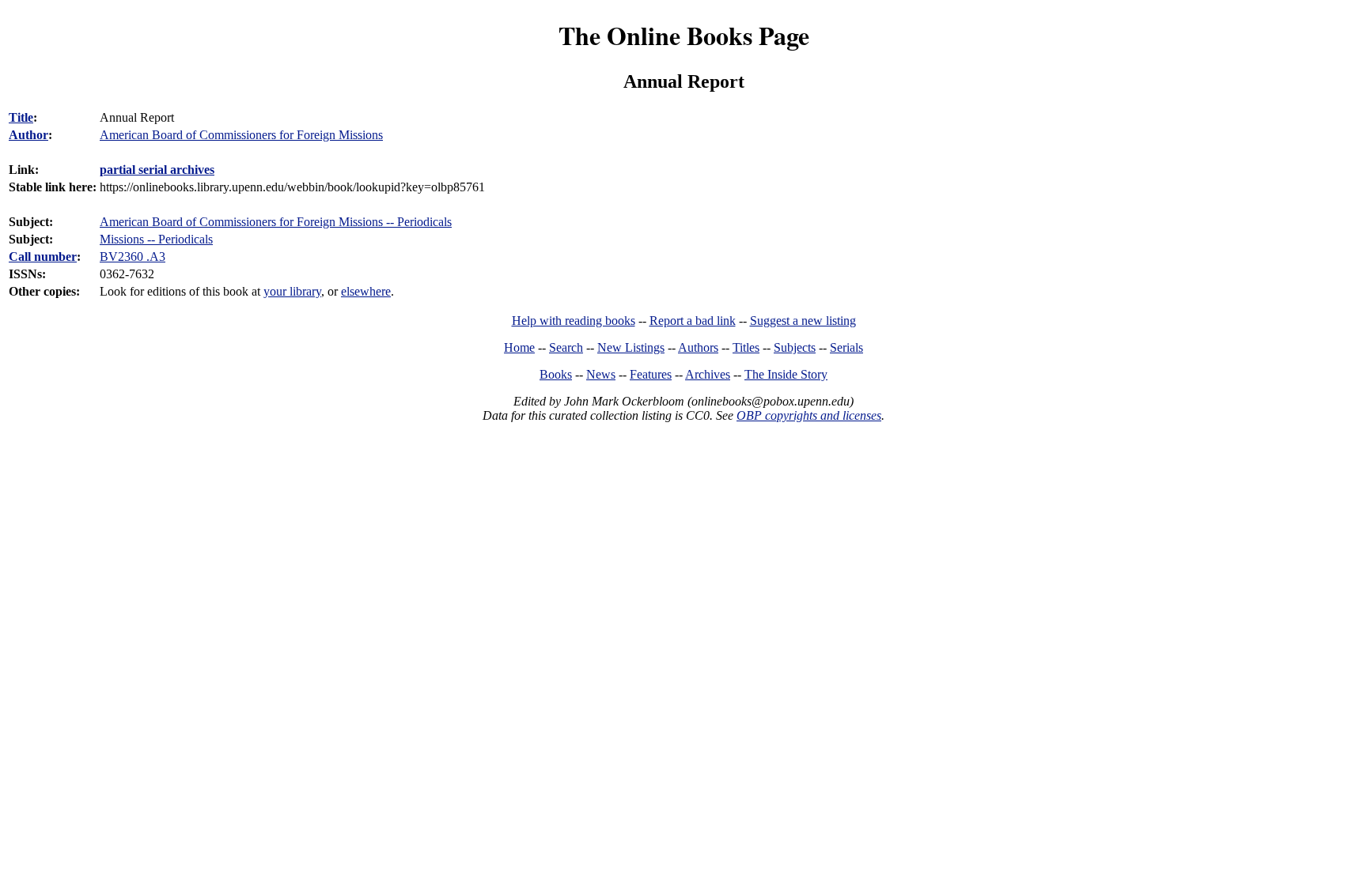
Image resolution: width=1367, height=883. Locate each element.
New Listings (631, 347)
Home (519, 347)
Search (566, 347)
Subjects (795, 347)
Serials (846, 347)
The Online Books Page (684, 35)
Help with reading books (573, 320)
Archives (707, 374)
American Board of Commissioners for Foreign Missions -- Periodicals (276, 221)
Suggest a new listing (803, 320)
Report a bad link (692, 320)
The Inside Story (785, 374)
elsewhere (366, 291)
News (600, 374)
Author (28, 135)
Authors (698, 347)
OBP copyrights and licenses (809, 415)
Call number (43, 256)
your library (292, 291)
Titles (746, 347)
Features (651, 374)
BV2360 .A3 (132, 256)
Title (21, 117)
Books (556, 374)
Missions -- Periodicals (156, 239)
